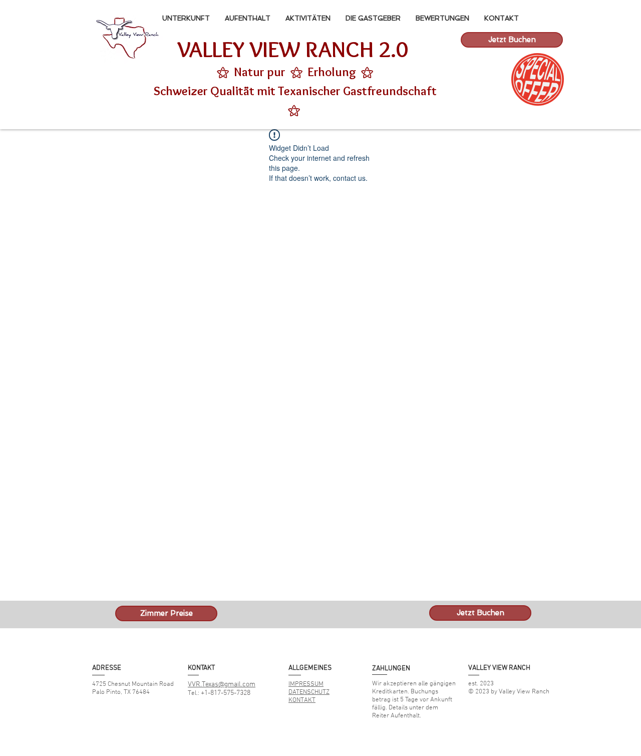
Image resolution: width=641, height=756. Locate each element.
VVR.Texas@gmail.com (221, 684)
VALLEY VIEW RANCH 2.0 (292, 49)
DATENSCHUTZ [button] (309, 692)
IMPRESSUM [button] (306, 684)
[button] (537, 79)
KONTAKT (301, 700)
